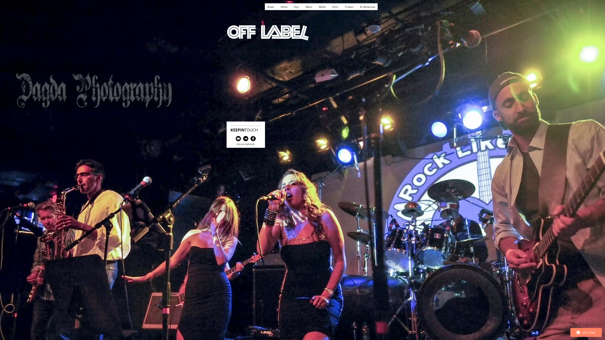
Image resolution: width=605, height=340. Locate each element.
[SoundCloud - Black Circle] (245, 138)
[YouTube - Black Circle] (238, 138)
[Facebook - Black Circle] (253, 138)
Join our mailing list (245, 143)
